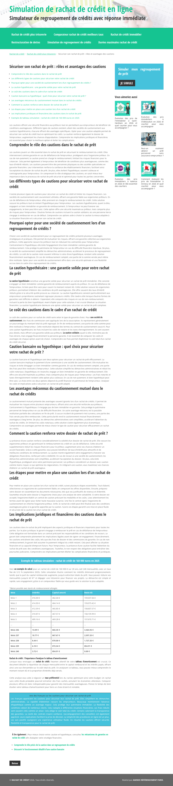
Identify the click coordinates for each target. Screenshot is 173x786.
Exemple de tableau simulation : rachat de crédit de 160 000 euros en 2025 (45, 118)
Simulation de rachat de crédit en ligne (71, 8)
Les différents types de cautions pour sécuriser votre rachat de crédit (42, 78)
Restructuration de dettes (25, 42)
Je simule (127, 83)
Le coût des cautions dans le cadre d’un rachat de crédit (36, 91)
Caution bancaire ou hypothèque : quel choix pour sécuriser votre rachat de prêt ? (48, 96)
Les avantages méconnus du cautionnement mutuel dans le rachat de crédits (46, 100)
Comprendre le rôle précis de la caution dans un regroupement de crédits (44, 744)
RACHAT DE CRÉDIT (20, 780)
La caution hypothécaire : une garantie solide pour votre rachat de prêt (43, 87)
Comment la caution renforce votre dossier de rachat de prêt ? (39, 104)
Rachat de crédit (16, 54)
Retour (15, 763)
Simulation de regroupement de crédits (69, 42)
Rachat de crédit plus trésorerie (28, 34)
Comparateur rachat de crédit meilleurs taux (78, 34)
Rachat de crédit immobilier (126, 34)
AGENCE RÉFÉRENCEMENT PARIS (148, 780)
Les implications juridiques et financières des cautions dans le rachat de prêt (46, 113)
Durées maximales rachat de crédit (117, 42)
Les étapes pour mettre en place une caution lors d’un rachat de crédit (43, 109)
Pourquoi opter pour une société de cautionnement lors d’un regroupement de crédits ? (51, 82)
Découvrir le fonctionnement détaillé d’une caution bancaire (39, 749)
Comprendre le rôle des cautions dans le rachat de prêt (36, 74)
